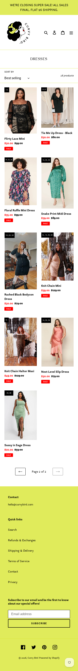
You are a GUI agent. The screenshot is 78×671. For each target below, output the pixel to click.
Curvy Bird (33, 657)
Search (12, 530)
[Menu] (71, 32)
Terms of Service (18, 561)
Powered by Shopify (49, 657)
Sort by (9, 71)
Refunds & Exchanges (22, 540)
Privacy (12, 582)
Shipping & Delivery (21, 550)
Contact (13, 571)
